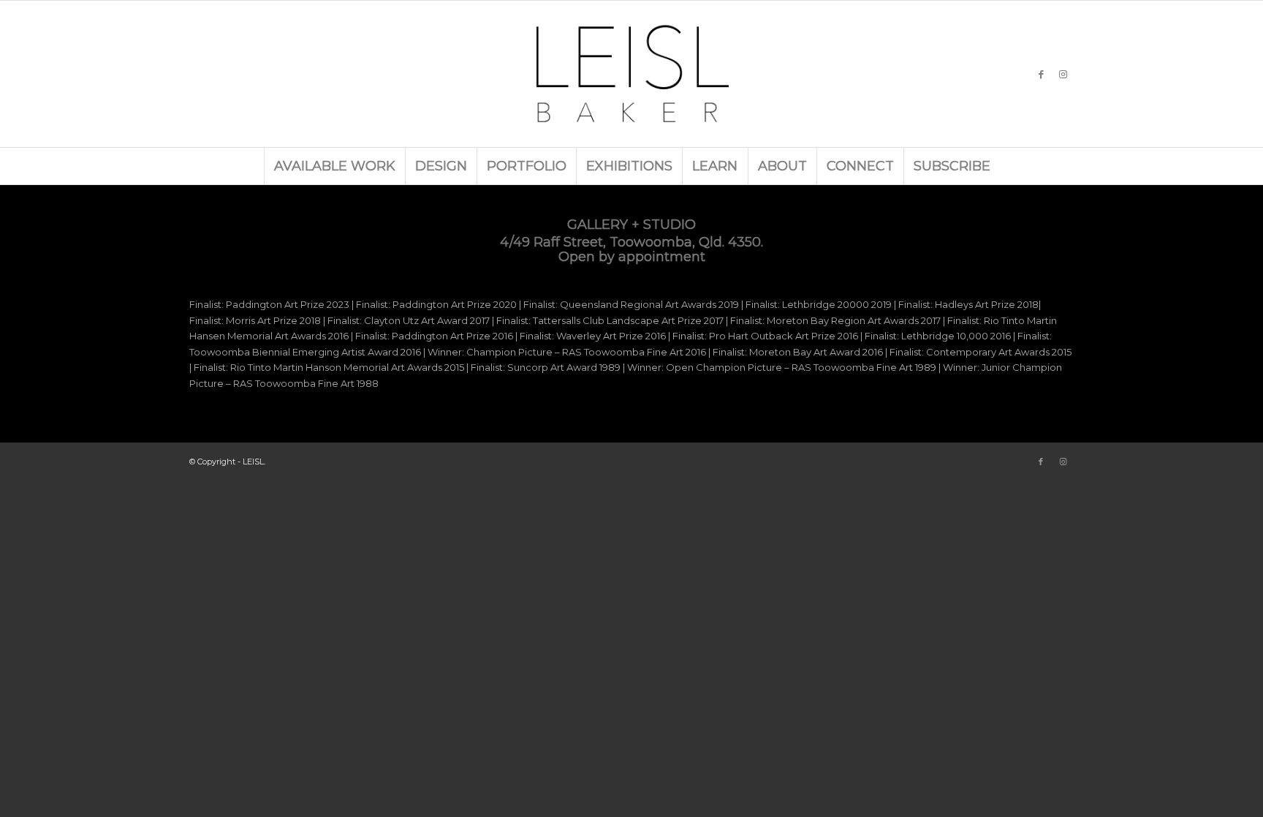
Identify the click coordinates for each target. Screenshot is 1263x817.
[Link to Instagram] (1063, 74)
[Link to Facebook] (1041, 74)
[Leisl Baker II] (631, 74)
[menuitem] (334, 166)
